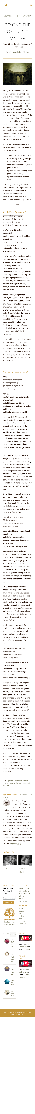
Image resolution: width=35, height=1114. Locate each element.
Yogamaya (10, 780)
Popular (6, 933)
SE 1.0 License (19, 1014)
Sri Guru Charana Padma (12, 943)
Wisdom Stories (24, 891)
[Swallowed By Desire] (7, 981)
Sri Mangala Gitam (12, 993)
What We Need (22, 870)
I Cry (5, 868)
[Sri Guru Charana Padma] (7, 941)
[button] (4, 864)
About (21, 908)
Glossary (22, 921)
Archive (21, 916)
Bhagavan (19, 783)
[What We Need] (25, 856)
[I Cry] (10, 856)
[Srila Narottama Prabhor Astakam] (7, 968)
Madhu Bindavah (25, 893)
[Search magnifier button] (31, 5)
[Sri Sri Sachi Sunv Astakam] (7, 953)
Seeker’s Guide (24, 888)
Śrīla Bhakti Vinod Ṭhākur (18, 52)
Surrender (6, 785)
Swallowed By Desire (12, 982)
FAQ (20, 913)
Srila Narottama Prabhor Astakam (12, 970)
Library (21, 896)
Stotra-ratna (18, 780)
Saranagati (26, 783)
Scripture (12, 783)
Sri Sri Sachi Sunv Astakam (12, 956)
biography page (16, 843)
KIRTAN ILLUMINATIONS (17, 16)
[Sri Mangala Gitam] (7, 992)
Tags (20, 918)
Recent (13, 934)
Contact (21, 911)
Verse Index (23, 924)
